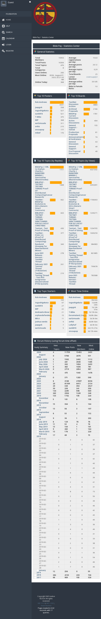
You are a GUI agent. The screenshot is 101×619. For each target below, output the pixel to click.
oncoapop (39, 129)
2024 (39, 383)
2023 (39, 386)
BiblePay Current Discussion (73, 116)
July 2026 (43, 359)
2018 (39, 575)
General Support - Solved (73, 127)
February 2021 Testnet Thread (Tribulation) (41, 267)
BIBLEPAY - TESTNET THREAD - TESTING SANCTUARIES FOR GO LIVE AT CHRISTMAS (42, 219)
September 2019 (43, 413)
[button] (30, 2)
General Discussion (73, 143)
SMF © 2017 (50, 603)
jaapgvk (38, 107)
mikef (38, 133)
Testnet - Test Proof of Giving (42, 229)
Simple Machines (46, 605)
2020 (39, 393)
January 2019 (41, 571)
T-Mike (38, 117)
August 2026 (41, 356)
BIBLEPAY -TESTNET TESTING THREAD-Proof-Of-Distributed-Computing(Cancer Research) (43, 189)
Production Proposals (74, 133)
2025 (39, 381)
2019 (39, 396)
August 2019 (41, 418)
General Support (72, 147)
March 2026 (44, 369)
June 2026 (43, 362)
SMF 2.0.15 (41, 603)
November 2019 (43, 404)
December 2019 (42, 399)
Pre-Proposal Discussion (74, 152)
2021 (39, 391)
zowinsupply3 (91, 77)
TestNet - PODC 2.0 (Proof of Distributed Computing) (40, 237)
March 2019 (44, 431)
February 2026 (42, 372)
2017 (39, 577)
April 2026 (43, 367)
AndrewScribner (42, 312)
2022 (39, 388)
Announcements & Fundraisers (76, 138)
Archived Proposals (73, 110)
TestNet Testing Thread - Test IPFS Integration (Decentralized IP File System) (42, 278)
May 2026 (43, 364)
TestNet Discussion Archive (73, 104)
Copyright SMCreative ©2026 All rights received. (46, 598)
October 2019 (42, 408)
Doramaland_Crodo (77, 315)
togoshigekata (42, 110)
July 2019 (43, 422)
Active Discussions (74, 121)
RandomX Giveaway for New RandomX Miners (41, 247)
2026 (39, 352)
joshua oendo (41, 321)
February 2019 (42, 435)
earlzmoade (40, 123)
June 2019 (43, 424)
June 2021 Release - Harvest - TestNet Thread (39, 257)
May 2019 (43, 426)
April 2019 (43, 429)
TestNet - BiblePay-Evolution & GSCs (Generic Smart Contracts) (41, 205)
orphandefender (42, 315)
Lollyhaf (72, 325)
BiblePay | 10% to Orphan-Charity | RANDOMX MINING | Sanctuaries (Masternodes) (42, 173)
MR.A (37, 318)
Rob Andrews (41, 102)
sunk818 (39, 114)
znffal (71, 321)
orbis (37, 126)
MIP (36, 120)
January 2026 (41, 377)
